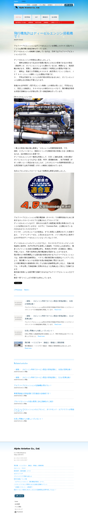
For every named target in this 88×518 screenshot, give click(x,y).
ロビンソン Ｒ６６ (20, 468)
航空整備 (27, 17)
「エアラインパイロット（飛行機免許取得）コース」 (29, 481)
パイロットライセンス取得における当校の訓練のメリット (30, 484)
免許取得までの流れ (20, 22)
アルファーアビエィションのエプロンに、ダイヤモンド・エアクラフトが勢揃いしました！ (44, 410)
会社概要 (34, 5)
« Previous (18, 290)
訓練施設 (46, 22)
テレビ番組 (42, 5)
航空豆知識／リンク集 (20, 479)
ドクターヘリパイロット (21, 25)
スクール (18, 17)
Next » (26, 290)
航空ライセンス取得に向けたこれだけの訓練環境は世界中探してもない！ (35, 490)
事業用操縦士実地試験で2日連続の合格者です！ (32, 393)
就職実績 (30, 22)
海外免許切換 (45, 25)
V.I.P (36, 17)
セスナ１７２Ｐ (18, 473)
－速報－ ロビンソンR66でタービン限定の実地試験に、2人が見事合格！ (42, 377)
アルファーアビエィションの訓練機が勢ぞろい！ (33, 385)
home (16, 501)
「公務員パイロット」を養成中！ (23, 487)
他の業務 (54, 17)
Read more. (58, 309)
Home (28, 5)
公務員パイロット (55, 22)
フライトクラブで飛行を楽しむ (23, 476)
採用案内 (50, 5)
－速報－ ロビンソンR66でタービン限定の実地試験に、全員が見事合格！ (43, 369)
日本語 (24, 1)
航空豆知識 (38, 22)
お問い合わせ (68, 5)
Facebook (20, 512)
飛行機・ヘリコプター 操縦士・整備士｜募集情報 (44, 342)
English (16, 1)
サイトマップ (58, 5)
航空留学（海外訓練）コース (22, 471)
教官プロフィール (35, 25)
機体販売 (45, 17)
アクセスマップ (56, 25)
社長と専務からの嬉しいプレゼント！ (39, 331)
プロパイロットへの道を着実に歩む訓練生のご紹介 (33, 401)
